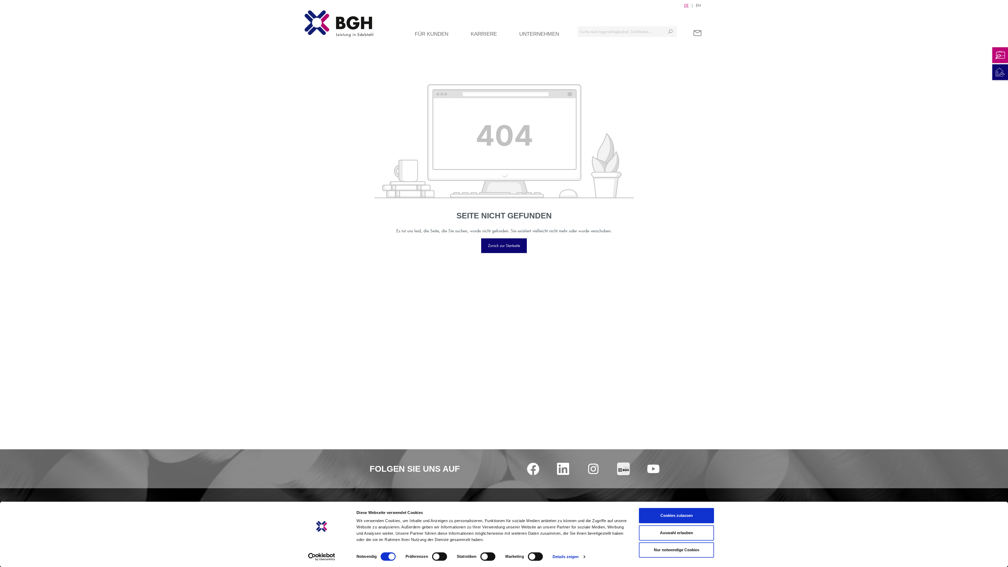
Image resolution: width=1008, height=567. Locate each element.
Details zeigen (566, 556)
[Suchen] (670, 31)
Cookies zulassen (676, 515)
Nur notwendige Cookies (676, 550)
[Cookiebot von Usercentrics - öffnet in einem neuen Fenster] (322, 557)
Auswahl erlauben (676, 533)
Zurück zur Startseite (504, 245)
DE (686, 5)
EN (698, 5)
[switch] (439, 556)
